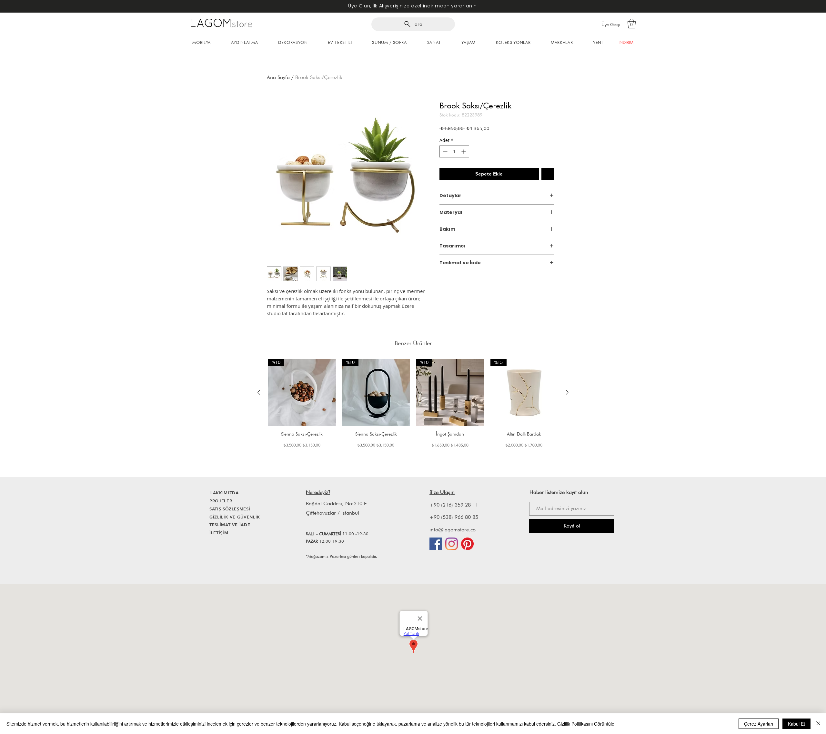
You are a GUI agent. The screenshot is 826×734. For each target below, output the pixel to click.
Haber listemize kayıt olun (558, 492)
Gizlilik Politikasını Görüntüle (585, 723)
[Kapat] (818, 724)
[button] (632, 23)
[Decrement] (444, 151)
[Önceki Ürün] (259, 392)
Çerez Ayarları (758, 723)
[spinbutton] (454, 151)
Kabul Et (796, 723)
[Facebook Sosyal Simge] (435, 544)
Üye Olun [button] (359, 6)
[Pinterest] (467, 544)
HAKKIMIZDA (224, 492)
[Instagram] (451, 544)
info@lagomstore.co (452, 530)
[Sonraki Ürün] (567, 392)
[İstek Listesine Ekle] (547, 174)
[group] (413, 406)
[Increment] (464, 151)
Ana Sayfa (278, 77)
